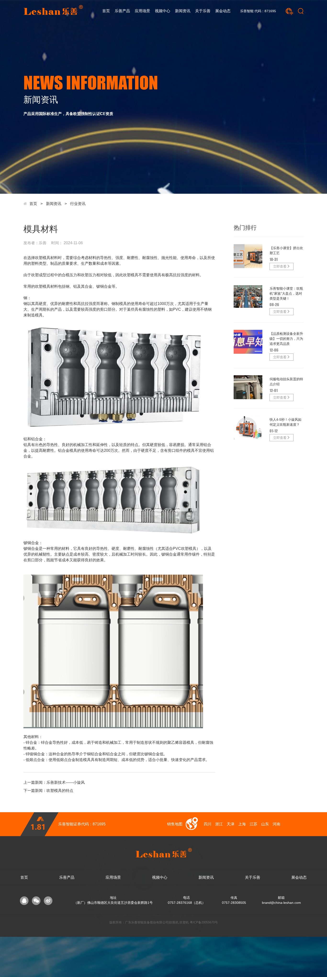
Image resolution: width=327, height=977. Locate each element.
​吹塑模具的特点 (59, 791)
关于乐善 (202, 11)
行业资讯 (77, 204)
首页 (106, 11)
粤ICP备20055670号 (204, 922)
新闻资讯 (182, 11)
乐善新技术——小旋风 (65, 782)
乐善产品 (122, 11)
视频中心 (162, 11)
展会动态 (223, 11)
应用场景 (142, 11)
